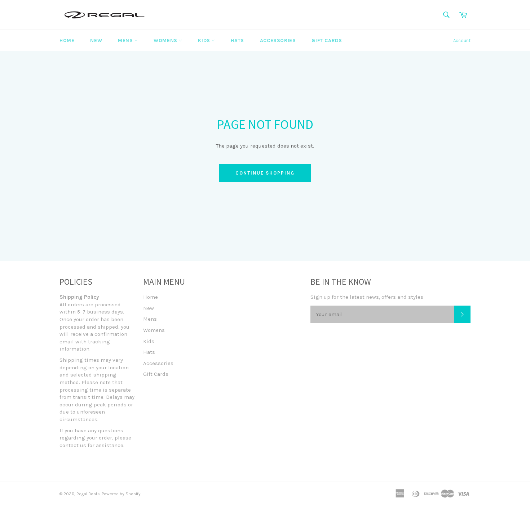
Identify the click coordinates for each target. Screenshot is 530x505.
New (96, 40)
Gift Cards (327, 40)
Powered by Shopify (121, 493)
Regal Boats (88, 493)
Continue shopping (264, 173)
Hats (237, 40)
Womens (166, 40)
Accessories (278, 40)
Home (66, 40)
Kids (205, 40)
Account (462, 40)
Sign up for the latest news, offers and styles (366, 297)
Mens (126, 40)
